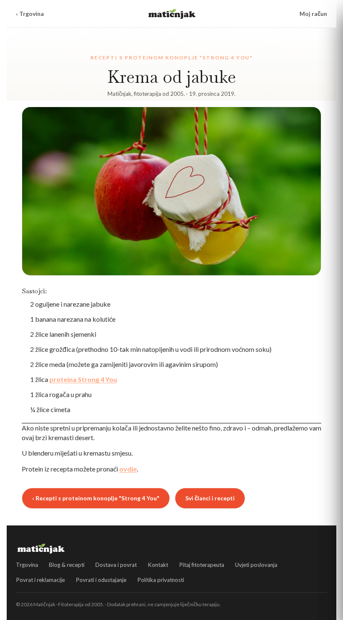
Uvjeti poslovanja (256, 564)
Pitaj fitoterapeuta (201, 564)
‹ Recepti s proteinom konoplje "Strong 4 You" (95, 498)
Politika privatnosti (160, 579)
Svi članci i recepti (210, 498)
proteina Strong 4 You (83, 379)
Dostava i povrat (116, 564)
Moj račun (313, 13)
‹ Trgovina (30, 13)
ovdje (128, 469)
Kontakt (158, 564)
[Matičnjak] (172, 14)
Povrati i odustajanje (101, 579)
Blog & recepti (66, 564)
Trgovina (27, 564)
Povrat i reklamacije (40, 579)
